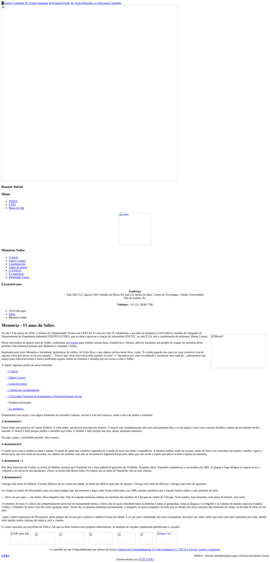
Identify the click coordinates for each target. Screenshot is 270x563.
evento (74, 342)
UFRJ (12, 204)
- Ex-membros (15, 408)
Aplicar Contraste (12, 3)
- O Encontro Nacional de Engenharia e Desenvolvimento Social (44, 396)
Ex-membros (16, 273)
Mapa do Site (16, 207)
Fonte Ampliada (36, 3)
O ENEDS (15, 270)
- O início (12, 371)
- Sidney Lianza (16, 377)
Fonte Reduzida (82, 3)
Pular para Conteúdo (107, 3)
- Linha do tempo (17, 383)
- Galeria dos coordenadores (23, 390)
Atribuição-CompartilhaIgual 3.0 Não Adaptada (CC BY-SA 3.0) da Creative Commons (169, 549)
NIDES (13, 201)
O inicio (13, 257)
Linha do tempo (18, 267)
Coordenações (17, 264)
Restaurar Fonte (59, 3)
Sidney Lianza (17, 260)
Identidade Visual (19, 277)
